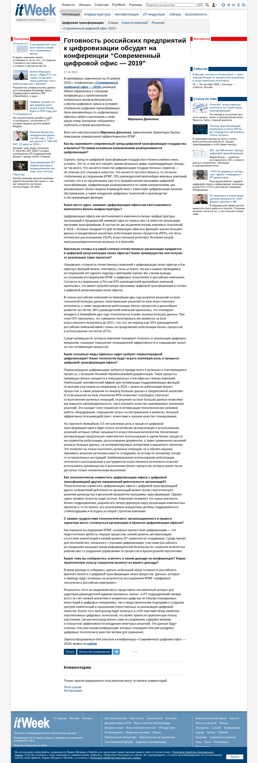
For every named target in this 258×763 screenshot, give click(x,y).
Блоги (207, 742)
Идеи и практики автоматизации (152, 723)
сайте (92, 643)
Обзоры (85, 4)
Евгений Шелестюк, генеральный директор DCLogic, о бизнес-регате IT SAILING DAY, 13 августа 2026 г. (35, 138)
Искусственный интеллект (141, 727)
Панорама (21, 38)
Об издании (60, 718)
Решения (158, 22)
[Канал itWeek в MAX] (223, 5)
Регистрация (73, 687)
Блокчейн (171, 718)
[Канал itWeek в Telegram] (228, 5)
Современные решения (223, 737)
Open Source (137, 718)
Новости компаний (135, 22)
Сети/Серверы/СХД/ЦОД (119, 742)
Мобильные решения (138, 732)
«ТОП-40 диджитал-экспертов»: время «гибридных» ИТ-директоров (226, 174)
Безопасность (196, 14)
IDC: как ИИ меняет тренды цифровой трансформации (227, 152)
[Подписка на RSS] (243, 5)
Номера (199, 732)
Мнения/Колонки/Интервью (210, 718)
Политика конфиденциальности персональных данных (45, 733)
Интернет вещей (114, 727)
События (101, 4)
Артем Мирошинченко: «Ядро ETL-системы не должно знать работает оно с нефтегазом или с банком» (35, 77)
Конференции (231, 727)
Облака (175, 14)
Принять (234, 756)
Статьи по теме (205, 99)
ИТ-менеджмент (114, 732)
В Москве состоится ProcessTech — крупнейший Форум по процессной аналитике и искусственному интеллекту (218, 77)
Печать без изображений (94, 651)
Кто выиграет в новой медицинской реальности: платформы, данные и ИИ (227, 198)
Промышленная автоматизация (157, 737)
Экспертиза (202, 727)
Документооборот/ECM (118, 723)
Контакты (87, 718)
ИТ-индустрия (154, 14)
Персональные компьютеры (120, 737)
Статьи (113, 22)
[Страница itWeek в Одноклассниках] (238, 5)
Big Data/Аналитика (116, 718)
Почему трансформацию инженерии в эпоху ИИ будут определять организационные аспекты (227, 130)
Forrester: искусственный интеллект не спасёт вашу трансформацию (226, 107)
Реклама (135, 4)
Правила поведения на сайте (30, 745)
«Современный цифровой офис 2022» (89, 28)
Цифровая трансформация (31, 20)
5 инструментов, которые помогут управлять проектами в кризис (43, 49)
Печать (70, 651)
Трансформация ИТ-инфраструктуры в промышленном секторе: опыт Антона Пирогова (34, 168)
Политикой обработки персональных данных (115, 757)
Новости (68, 4)
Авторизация (73, 690)
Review (211, 732)
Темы (198, 742)
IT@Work (118, 4)
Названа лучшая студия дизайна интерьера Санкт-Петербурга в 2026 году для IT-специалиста (35, 107)
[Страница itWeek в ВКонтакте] (233, 5)
